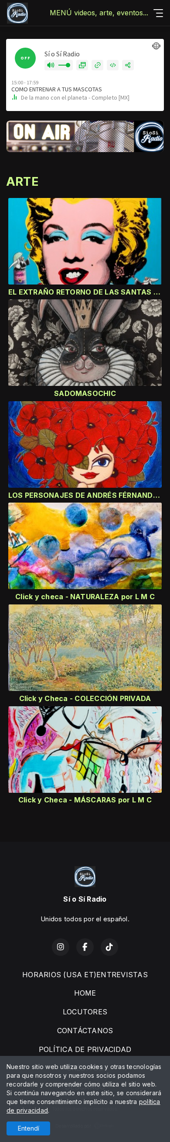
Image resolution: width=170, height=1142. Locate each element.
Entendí (28, 1128)
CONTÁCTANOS (85, 1030)
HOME (85, 993)
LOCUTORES (85, 1011)
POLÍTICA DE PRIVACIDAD (85, 1049)
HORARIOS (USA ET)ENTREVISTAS (85, 974)
